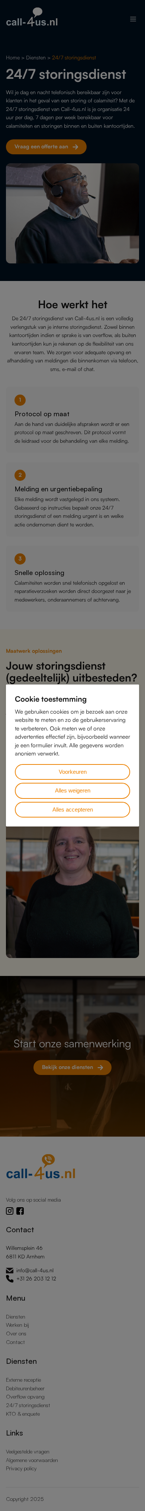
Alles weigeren (72, 790)
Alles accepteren (72, 809)
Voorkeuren (73, 772)
